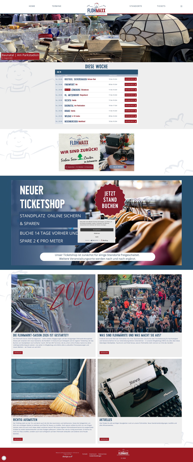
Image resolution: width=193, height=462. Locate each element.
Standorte (136, 6)
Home (32, 6)
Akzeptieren (97, 230)
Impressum (93, 454)
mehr (97, 237)
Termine (56, 6)
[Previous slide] (2, 38)
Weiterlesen (17, 352)
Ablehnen (97, 233)
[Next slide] (190, 38)
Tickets (161, 6)
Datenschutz (102, 454)
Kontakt (84, 454)
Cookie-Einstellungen (95, 456)
